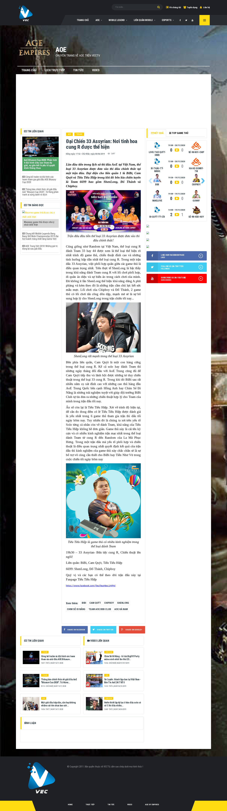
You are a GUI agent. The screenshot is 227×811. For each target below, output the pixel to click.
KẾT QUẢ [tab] (159, 133)
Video (129, 805)
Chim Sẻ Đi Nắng (76, 609)
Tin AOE (79, 134)
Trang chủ (28, 70)
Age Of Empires (152, 805)
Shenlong (123, 602)
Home (70, 805)
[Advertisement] (113, 103)
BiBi (84, 602)
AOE (98, 20)
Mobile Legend (117, 20)
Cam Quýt (95, 602)
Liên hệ (206, 7)
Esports (166, 20)
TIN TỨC (78, 70)
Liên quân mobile (143, 20)
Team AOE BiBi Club (100, 609)
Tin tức (111, 805)
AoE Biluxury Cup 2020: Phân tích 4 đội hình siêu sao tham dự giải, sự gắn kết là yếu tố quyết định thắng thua (40, 164)
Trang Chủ (83, 20)
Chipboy (109, 602)
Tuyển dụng (192, 7)
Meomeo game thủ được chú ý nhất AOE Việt (39, 223)
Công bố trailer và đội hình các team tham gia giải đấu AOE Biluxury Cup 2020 (39, 179)
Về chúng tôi (175, 7)
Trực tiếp (90, 805)
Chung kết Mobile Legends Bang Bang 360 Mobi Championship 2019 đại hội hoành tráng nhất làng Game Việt (40, 236)
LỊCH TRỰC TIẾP (55, 70)
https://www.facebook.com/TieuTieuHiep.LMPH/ (91, 586)
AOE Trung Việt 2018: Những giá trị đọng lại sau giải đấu (39, 247)
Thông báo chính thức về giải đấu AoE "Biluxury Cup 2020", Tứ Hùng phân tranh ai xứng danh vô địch (40, 192)
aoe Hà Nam (121, 609)
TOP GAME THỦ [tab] (179, 133)
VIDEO (96, 70)
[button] (203, 180)
